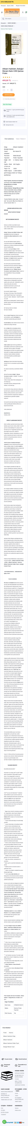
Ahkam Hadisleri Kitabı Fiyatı (11, 1043)
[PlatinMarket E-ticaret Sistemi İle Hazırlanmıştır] (8, 1122)
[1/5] (3, 77)
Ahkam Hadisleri (7, 1039)
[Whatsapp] (4, 1122)
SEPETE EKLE (8, 94)
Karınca (11, 1032)
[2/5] (4, 77)
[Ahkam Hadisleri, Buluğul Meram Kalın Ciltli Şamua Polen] (14, 44)
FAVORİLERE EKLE (10, 99)
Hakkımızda (18, 1110)
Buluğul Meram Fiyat (8, 1047)
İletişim (17, 1108)
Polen (5, 1032)
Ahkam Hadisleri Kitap (9, 1036)
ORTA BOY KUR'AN (19, 1073)
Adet (3, 87)
